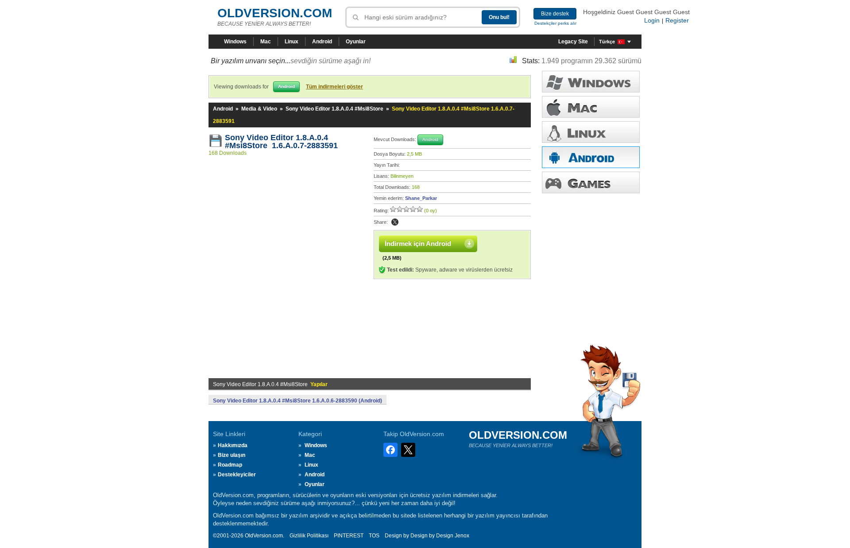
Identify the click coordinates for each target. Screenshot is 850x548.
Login (652, 20)
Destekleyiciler (237, 474)
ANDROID (591, 157)
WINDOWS (591, 81)
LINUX (591, 132)
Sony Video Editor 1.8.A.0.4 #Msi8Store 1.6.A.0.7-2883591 (281, 141)
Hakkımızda (232, 445)
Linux (291, 41)
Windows (235, 41)
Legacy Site (573, 41)
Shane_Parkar (421, 198)
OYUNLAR (591, 182)
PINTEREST (348, 536)
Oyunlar (356, 41)
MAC (591, 107)
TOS (374, 536)
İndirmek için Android (418, 243)
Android (322, 41)
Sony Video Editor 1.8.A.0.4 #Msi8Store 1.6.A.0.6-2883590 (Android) (297, 401)
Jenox (462, 536)
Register (677, 20)
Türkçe (607, 41)
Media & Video (259, 109)
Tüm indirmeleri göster (334, 87)
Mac (265, 41)
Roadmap (230, 465)
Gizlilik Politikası (309, 536)
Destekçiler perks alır (555, 23)
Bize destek (555, 14)
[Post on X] (394, 222)
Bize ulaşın (231, 455)
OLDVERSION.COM (274, 13)
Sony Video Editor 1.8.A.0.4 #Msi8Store (334, 109)
